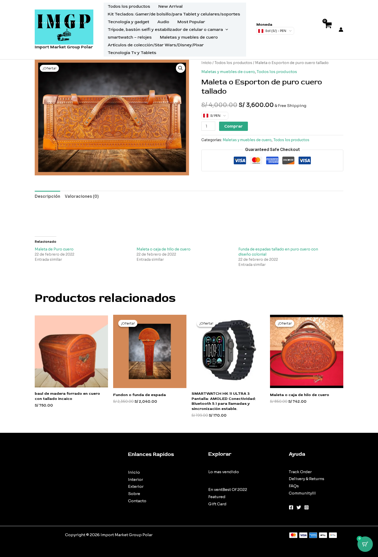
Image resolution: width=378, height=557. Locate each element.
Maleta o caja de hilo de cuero (164, 249)
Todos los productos (129, 6)
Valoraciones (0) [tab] (82, 196)
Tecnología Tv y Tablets (132, 52)
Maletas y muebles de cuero (189, 37)
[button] (225, 29)
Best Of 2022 (234, 489)
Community (300, 493)
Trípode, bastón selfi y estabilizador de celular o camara (165, 29)
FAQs (294, 485)
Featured (217, 496)
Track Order (300, 471)
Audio (163, 21)
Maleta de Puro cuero (54, 249)
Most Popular (191, 21)
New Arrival (170, 6)
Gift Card (217, 503)
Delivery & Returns (306, 478)
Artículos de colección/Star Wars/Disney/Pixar (156, 45)
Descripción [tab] (47, 196)
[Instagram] (306, 507)
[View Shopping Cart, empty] (328, 30)
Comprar (233, 126)
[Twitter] (298, 507)
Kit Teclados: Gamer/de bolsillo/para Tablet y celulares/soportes (174, 14)
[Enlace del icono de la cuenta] (341, 29)
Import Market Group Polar (64, 47)
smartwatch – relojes (130, 37)
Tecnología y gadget (128, 21)
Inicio (206, 63)
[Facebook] (291, 507)
